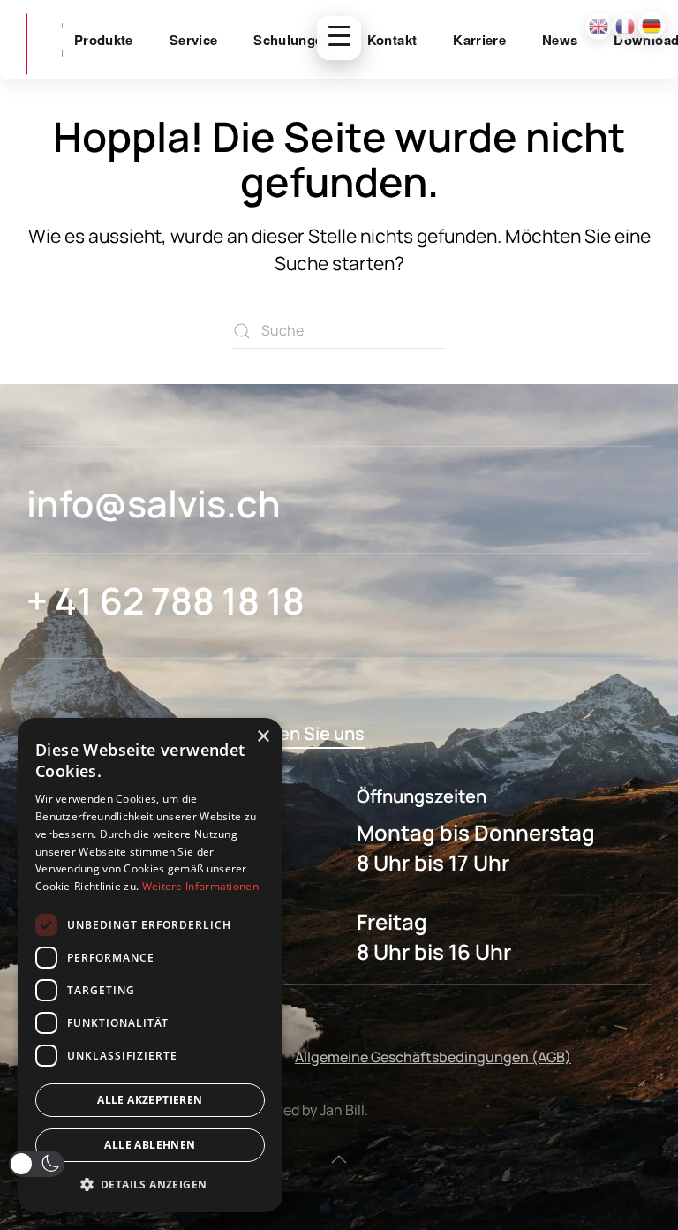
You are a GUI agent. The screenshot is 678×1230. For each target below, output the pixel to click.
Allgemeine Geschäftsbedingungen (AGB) (433, 1057)
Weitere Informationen (200, 886)
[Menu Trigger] (339, 38)
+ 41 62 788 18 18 (165, 600)
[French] (625, 26)
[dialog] (150, 965)
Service (193, 39)
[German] (651, 25)
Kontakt (392, 39)
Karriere (479, 39)
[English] (598, 26)
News (559, 39)
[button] (339, 1159)
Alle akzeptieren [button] (149, 1099)
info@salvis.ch (153, 503)
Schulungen (292, 39)
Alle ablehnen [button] (149, 1144)
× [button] (262, 736)
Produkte (103, 39)
